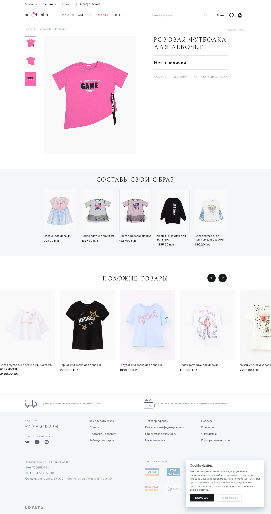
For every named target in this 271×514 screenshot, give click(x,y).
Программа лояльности (160, 434)
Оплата (94, 427)
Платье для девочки (57, 236)
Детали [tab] (180, 76)
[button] (211, 278)
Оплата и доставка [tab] (211, 76)
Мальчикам (72, 15)
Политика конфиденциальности (166, 427)
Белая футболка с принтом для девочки (209, 237)
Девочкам (98, 15)
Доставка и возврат (102, 434)
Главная (30, 29)
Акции (65, 4)
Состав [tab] (160, 76)
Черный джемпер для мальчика (171, 237)
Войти (221, 15)
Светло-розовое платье (135, 236)
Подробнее (229, 498)
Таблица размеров (101, 440)
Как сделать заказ (101, 421)
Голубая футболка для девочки (141, 365)
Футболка (60, 29)
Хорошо (202, 497)
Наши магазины (155, 440)
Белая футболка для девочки (199, 365)
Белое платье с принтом (98, 236)
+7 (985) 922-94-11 (89, 4)
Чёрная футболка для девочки (80, 365)
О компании (209, 434)
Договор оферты (156, 421)
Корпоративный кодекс (216, 440)
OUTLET (120, 15)
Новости (207, 421)
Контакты (207, 427)
